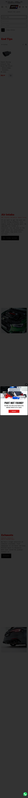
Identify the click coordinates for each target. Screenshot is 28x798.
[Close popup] (26, 384)
